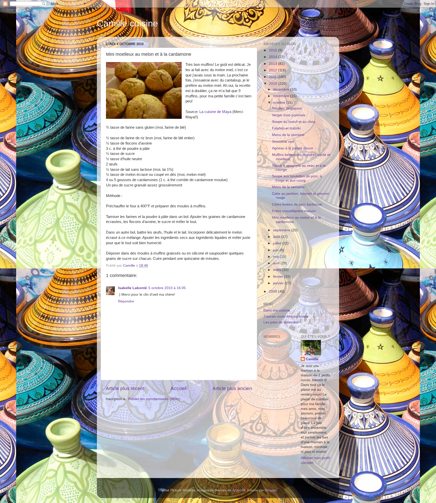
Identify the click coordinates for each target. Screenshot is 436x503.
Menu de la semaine (288, 135)
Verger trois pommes (288, 115)
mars (277, 270)
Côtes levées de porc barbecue (297, 204)
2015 (273, 50)
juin (276, 250)
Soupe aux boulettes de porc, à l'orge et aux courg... (297, 178)
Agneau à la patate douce (292, 148)
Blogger (271, 490)
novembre (281, 96)
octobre (279, 102)
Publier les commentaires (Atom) (154, 399)
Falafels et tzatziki (286, 128)
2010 (273, 84)
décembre (281, 89)
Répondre (126, 301)
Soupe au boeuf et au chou (293, 122)
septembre (282, 230)
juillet (277, 243)
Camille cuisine (127, 23)
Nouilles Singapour (287, 108)
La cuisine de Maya (215, 112)
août (277, 237)
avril (277, 263)
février (278, 276)
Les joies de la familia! (281, 322)
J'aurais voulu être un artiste (286, 316)
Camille (312, 359)
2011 (273, 77)
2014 (273, 57)
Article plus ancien (232, 388)
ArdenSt (238, 490)
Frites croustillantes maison (294, 211)
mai (276, 257)
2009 (273, 291)
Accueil (178, 388)
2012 (273, 70)
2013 (273, 64)
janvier (279, 283)
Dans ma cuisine (276, 310)
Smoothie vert (283, 142)
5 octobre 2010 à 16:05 (167, 288)
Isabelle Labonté (132, 288)
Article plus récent (125, 388)
